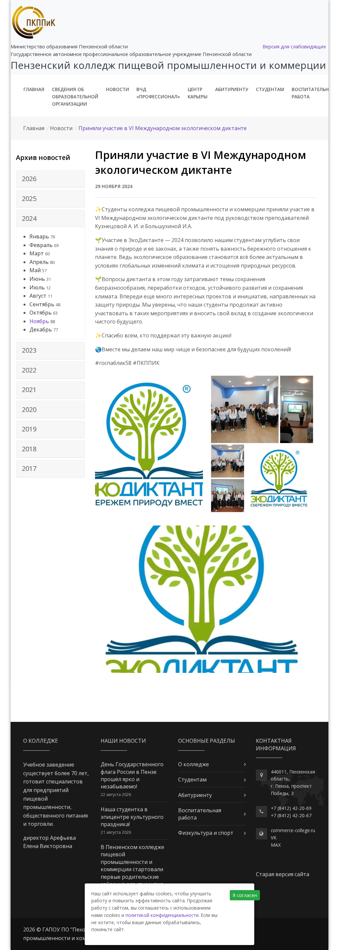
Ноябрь (39, 321)
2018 (29, 448)
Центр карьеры (198, 93)
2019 (29, 429)
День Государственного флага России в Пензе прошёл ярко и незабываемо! (132, 775)
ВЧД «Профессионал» (158, 93)
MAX (276, 845)
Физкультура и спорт (205, 832)
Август (37, 295)
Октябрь (40, 312)
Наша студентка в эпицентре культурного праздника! (132, 817)
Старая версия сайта (282, 874)
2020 (29, 409)
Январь (39, 236)
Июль (37, 287)
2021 (29, 389)
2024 (29, 218)
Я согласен (245, 895)
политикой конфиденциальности (162, 915)
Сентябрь (41, 304)
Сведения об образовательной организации (75, 96)
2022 (29, 370)
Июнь (37, 278)
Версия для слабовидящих (294, 46)
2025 (29, 198)
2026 (29, 178)
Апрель (39, 262)
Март (36, 253)
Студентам (270, 89)
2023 (29, 350)
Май (35, 270)
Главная (34, 89)
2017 (29, 468)
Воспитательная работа (313, 93)
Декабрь (40, 329)
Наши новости (123, 740)
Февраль (41, 245)
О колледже (193, 764)
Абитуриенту (231, 89)
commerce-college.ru (293, 830)
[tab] (50, 179)
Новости (117, 89)
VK (273, 837)
